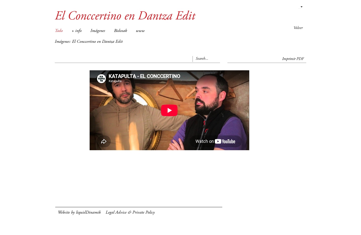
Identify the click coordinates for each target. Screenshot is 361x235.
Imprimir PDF (293, 59)
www (140, 31)
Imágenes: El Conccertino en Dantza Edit (89, 42)
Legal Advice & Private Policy (130, 212)
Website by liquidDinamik (79, 212)
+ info (76, 31)
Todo (59, 31)
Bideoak (120, 31)
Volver (298, 28)
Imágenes (97, 31)
